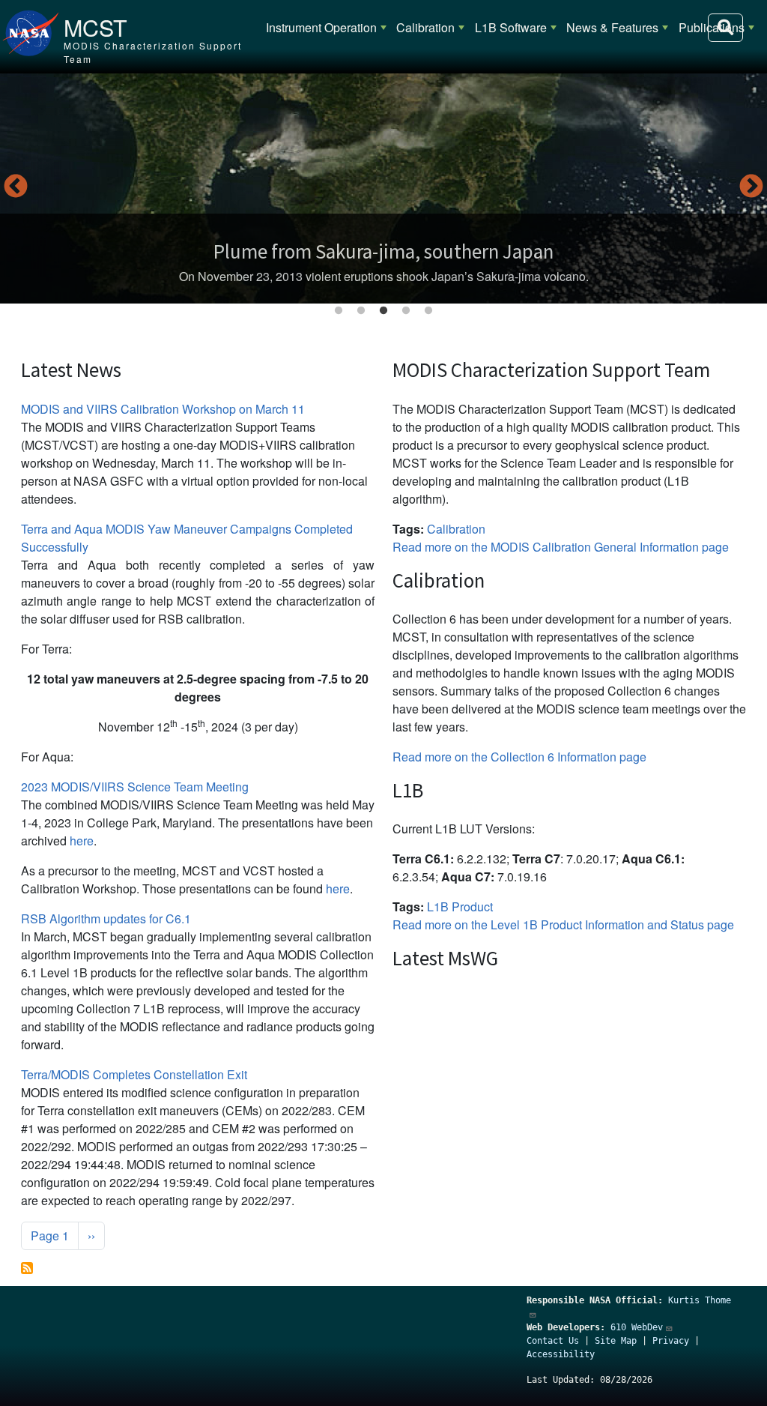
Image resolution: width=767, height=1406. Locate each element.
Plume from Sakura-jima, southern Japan (383, 251)
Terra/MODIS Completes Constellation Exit (134, 1074)
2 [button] (361, 311)
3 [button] (383, 311)
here (82, 840)
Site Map (616, 1341)
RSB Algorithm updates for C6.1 (106, 918)
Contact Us (553, 1341)
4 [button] (405, 311)
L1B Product (460, 906)
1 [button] (338, 311)
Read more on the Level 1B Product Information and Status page (563, 924)
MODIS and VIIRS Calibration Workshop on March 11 (163, 408)
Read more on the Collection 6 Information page (519, 756)
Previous (15, 187)
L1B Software (511, 27)
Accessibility (561, 1354)
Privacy (670, 1341)
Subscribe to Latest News (27, 1268)
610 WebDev (636, 1327)
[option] (383, 188)
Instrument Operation (321, 27)
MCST (95, 26)
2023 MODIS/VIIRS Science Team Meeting (135, 786)
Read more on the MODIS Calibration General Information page (560, 546)
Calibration (425, 27)
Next (751, 187)
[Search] (725, 27)
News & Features (612, 27)
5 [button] (428, 311)
